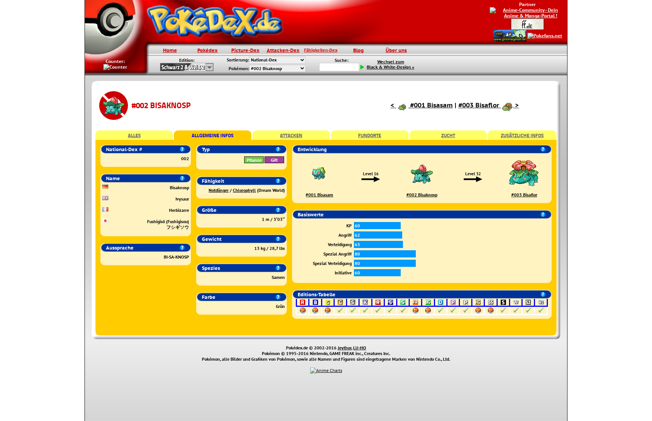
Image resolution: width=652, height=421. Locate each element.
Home (170, 50)
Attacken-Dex (283, 50)
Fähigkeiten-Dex (320, 50)
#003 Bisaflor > (488, 105)
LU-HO (359, 348)
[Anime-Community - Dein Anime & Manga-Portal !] (527, 12)
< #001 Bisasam (422, 105)
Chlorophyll (244, 190)
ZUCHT (448, 135)
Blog (358, 50)
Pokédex (207, 50)
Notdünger (219, 190)
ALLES (134, 135)
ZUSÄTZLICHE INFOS (522, 135)
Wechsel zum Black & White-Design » (390, 64)
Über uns (396, 50)
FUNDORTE (369, 135)
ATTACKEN (291, 135)
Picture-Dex (245, 50)
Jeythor (344, 348)
